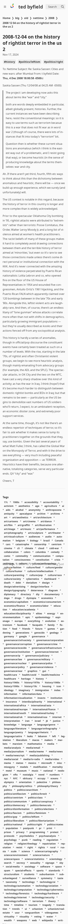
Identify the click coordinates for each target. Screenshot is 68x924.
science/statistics (34, 859)
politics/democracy (14, 805)
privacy (20, 832)
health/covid (29, 674)
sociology (30, 866)
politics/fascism (12, 813)
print (49, 828)
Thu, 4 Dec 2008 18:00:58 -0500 (22, 78)
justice (56, 720)
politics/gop (10, 816)
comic (7, 555)
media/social (11, 759)
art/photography (13, 532)
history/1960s (11, 682)
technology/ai (47, 882)
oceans (54, 778)
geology (54, 632)
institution (56, 697)
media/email (33, 747)
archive (41, 513)
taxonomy (11, 882)
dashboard (50, 578)
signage (49, 862)
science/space (12, 859)
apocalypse (25, 513)
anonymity (35, 509)
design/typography (15, 590)
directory (26, 594)
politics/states (55, 824)
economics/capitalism (16, 602)
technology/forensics (17, 893)
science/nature (41, 855)
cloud (41, 548)
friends (26, 628)
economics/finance (14, 605)
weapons (22, 920)
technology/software (15, 901)
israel (38, 720)
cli (18, 548)
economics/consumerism (47, 602)
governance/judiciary (37, 655)
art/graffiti (24, 525)
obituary (27, 778)
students (29, 874)
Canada (59, 540)
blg (17, 18)
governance (38, 636)
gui (44, 671)
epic (27, 617)
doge (7, 598)
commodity (22, 555)
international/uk (13, 717)
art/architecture (42, 517)
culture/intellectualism (40, 571)
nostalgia (28, 774)
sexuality (35, 862)
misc (59, 763)
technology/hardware (46, 893)
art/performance (45, 529)
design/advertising (14, 586)
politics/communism (15, 801)
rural (52, 847)
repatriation (49, 843)
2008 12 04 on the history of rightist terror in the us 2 (32, 24)
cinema (8, 548)
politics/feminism (36, 813)
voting (37, 916)
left (54, 736)
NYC (15, 778)
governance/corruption (19, 644)
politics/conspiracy (42, 801)
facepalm (37, 624)
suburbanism (46, 874)
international (54, 701)
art (5, 517)
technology (28, 882)
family (51, 624)
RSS (5, 564)
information (10, 693)
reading (37, 839)
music (35, 770)
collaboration (11, 552)
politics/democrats (40, 805)
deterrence (37, 590)
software (45, 866)
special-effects (23, 870)
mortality (57, 766)
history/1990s (11, 686)
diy (37, 594)
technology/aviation (47, 885)
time (6, 905)
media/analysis (12, 747)
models (24, 766)
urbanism (37, 908)
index (57, 690)
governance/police (42, 663)
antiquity (9, 513)
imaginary (24, 690)
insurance (11, 701)
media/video (52, 759)
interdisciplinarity (32, 701)
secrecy (21, 862)
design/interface (40, 586)
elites (39, 613)
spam (7, 870)
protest (54, 832)
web (34, 920)
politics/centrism (13, 797)
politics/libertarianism (41, 820)
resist (19, 847)
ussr (17, 912)
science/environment (16, 855)
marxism (17, 743)
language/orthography (44, 728)
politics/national (13, 824)
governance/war (13, 671)
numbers (55, 774)
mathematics (34, 743)
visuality (24, 916)
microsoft (46, 763)
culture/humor (14, 571)
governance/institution (17, 651)
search (7, 862)
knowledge (10, 724)
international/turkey (42, 713)
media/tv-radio (31, 759)
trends (16, 908)
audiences (34, 536)
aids (8, 509)
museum (22, 770)
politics (8, 789)
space (58, 866)
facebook (22, 624)
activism (8, 505)
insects (41, 697)
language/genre (46, 724)
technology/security (43, 897)
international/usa (37, 717)
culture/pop (36, 575)
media (50, 743)
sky (61, 862)
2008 (51, 18)
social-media (13, 866)
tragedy (46, 905)
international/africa (15, 705)
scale (14, 851)
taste (60, 878)
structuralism (11, 874)
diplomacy (10, 594)
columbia (40, 552)
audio (48, 536)
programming (37, 832)
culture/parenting (14, 575)
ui (26, 908)
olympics (9, 782)
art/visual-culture (14, 536)
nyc (6, 778)
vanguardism (32, 912)
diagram (53, 590)
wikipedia (47, 920)
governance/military (38, 659)
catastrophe (22, 544)
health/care (10, 674)
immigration (42, 690)
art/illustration (43, 525)
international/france (44, 709)
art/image (9, 529)
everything (34, 621)
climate (29, 548)
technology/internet (15, 897)
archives (55, 513)
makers (48, 740)
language (26, 724)
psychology (10, 839)
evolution (50, 621)
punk (25, 839)
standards (54, 870)
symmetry (46, 878)
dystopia (31, 598)
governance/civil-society (17, 640)
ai (63, 505)
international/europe (16, 709)
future (38, 628)
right (30, 847)
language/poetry (13, 732)
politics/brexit (39, 793)
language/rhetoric (38, 732)
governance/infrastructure (47, 647)
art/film (8, 525)
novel (41, 774)
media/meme (36, 751)
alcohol (19, 509)
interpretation (12, 720)
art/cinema (29, 521)
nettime (38, 18)
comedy (55, 552)
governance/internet (47, 651)
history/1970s (32, 682)
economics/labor (39, 605)
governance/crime (47, 644)
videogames (51, 912)
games (51, 628)
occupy (41, 778)
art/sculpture (35, 532)
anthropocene (53, 509)
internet (57, 717)
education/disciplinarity (17, 613)
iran (27, 720)
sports (40, 870)
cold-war (54, 548)
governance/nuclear (15, 663)
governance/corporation (50, 640)
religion (8, 843)
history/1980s (52, 682)
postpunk (28, 828)
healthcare (10, 678)
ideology (9, 690)
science (26, 851)
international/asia (41, 705)
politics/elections (44, 809)
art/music (25, 529)
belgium (20, 540)
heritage (26, 678)
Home (6, 18)
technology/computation (18, 889)
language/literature (15, 728)
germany (9, 636)
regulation (52, 839)
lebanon (42, 736)
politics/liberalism (14, 820)
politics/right (54, 62)
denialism (31, 582)
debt (18, 582)
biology (34, 540)
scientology (55, 859)
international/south (15, 713)
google (23, 636)
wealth (8, 920)
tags (12, 564)
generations (22, 632)
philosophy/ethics (22, 786)
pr (40, 828)
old (26, 18)
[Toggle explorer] (5, 6)
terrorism (38, 901)
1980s (16, 502)
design (46, 582)
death (7, 582)
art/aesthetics (20, 517)
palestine (42, 782)
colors (27, 552)
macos (35, 740)
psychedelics (26, 835)
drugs (18, 598)
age (37, 505)
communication (42, 555)
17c (6, 502)
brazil (46, 540)
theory (52, 901)
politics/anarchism (27, 789)
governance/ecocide (15, 647)
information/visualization (18, 697)
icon (58, 686)
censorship (40, 544)
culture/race (55, 575)
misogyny (9, 766)
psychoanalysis (47, 835)
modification (40, 766)
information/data (32, 693)
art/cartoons (11, 521)
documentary (52, 594)
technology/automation (17, 885)
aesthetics (24, 505)
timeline (18, 905)
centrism (56, 544)
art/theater (54, 532)
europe (19, 621)
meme (7, 763)
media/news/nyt (15, 755)
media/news (56, 751)
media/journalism (14, 751)
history (10, 62)
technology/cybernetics (50, 889)
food (14, 628)
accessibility (31, 502)
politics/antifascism (15, 793)
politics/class (35, 797)
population (12, 828)
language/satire (13, 736)
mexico (32, 763)
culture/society (12, 578)
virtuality (9, 916)
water (50, 916)
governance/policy (14, 667)
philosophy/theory (47, 786)
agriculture (50, 505)
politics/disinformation (17, 809)
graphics (32, 671)
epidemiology (42, 617)
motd (9, 770)
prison (7, 832)
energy (51, 613)
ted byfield (30, 7)
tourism (33, 905)
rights (41, 847)
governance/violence (41, 667)
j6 (47, 720)
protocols (9, 835)
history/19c (30, 686)
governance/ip (12, 655)
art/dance (46, 521)
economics (47, 598)
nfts (15, 774)
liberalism (21, 740)
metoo (19, 763)
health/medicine (50, 674)
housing (46, 686)
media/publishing (40, 755)
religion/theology (27, 843)
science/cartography (46, 851)
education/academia (23, 609)
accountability (51, 502)
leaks (30, 736)
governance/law (13, 659)
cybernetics (32, 578)
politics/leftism (30, 62)
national (48, 770)
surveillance (29, 878)
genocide (39, 632)
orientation (25, 782)
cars (8, 544)
